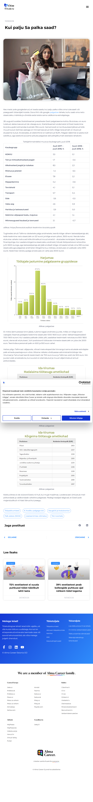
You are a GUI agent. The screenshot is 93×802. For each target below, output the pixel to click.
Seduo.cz (37, 694)
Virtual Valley (12, 737)
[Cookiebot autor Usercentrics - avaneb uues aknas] (80, 382)
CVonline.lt (65, 687)
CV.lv (63, 691)
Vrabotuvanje (12, 731)
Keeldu (17, 418)
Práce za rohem (13, 703)
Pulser (9, 741)
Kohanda (45, 418)
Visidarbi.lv (65, 700)
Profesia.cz (11, 694)
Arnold (36, 687)
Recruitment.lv (66, 710)
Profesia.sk (11, 691)
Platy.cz (37, 700)
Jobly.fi (36, 724)
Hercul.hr (10, 734)
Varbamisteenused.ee (69, 713)
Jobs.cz (9, 687)
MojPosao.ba (12, 728)
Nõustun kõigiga (76, 418)
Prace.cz (10, 697)
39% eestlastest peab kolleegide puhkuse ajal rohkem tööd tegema (69, 587)
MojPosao (10, 724)
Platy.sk (37, 703)
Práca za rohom (13, 700)
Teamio (37, 691)
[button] (87, 7)
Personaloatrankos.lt (69, 707)
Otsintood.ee (66, 703)
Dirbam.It (65, 697)
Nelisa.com (11, 710)
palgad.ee (54, 112)
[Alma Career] (46, 753)
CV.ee (63, 694)
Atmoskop (11, 707)
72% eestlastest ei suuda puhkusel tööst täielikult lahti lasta (24, 587)
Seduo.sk (37, 697)
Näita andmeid (80, 411)
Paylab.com (38, 707)
